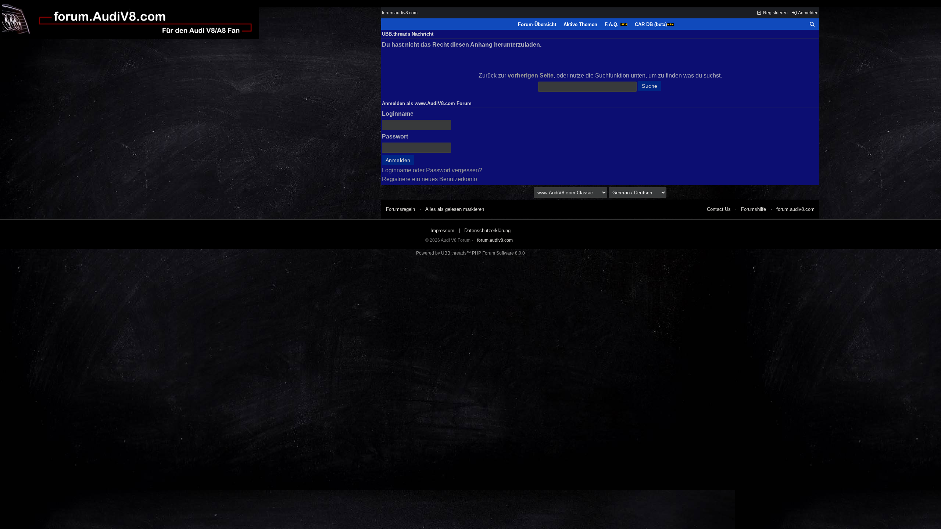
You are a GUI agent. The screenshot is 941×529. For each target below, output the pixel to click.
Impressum (442, 230)
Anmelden (808, 12)
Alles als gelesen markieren (454, 209)
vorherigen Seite (531, 75)
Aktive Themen (580, 24)
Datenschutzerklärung (487, 230)
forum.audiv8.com (400, 12)
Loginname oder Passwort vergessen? (432, 170)
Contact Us (719, 209)
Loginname (398, 114)
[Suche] (812, 24)
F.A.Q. (612, 24)
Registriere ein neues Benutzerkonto (429, 179)
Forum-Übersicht (537, 24)
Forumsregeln (400, 209)
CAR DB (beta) (651, 24)
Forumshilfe (753, 209)
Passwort (395, 136)
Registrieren (775, 12)
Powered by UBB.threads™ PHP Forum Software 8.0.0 (470, 253)
